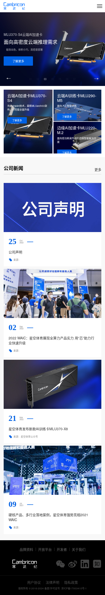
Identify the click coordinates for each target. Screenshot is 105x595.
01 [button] (30, 79)
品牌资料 (26, 549)
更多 (97, 169)
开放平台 (45, 549)
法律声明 (52, 582)
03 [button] (45, 79)
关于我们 (78, 549)
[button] (96, 78)
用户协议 (34, 582)
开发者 (62, 549)
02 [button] (38, 79)
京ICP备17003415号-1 (74, 588)
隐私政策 (71, 582)
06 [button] (67, 79)
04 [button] (52, 79)
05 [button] (60, 79)
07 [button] (74, 79)
